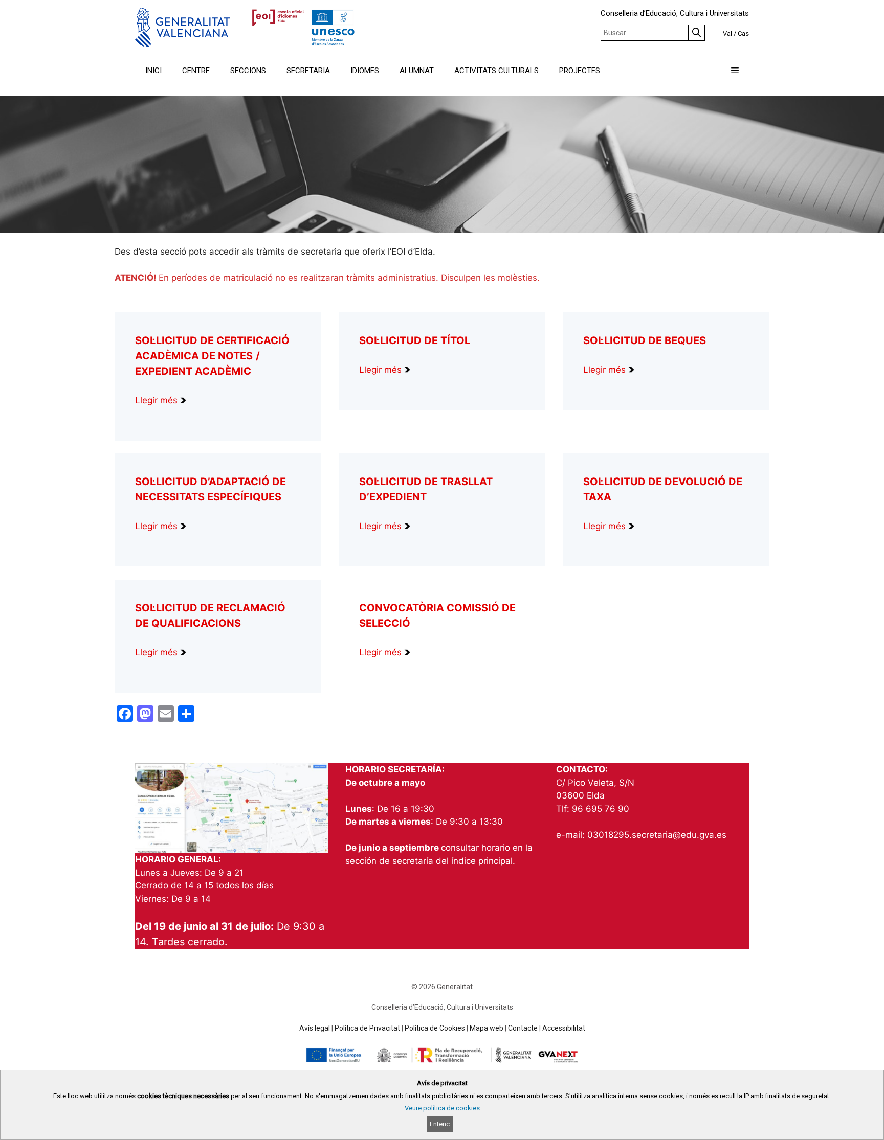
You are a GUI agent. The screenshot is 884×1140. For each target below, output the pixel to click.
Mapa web (486, 1028)
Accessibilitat (563, 1028)
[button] (735, 70)
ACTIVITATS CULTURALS (496, 70)
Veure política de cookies (442, 1108)
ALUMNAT (417, 70)
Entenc (440, 1123)
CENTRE (196, 70)
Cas (743, 33)
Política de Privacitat (367, 1028)
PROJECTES (579, 70)
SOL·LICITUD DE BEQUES (644, 340)
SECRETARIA (308, 70)
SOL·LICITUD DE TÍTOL (414, 340)
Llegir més (157, 400)
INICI (153, 70)
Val (727, 33)
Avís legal (314, 1028)
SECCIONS (248, 70)
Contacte (523, 1028)
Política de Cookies (435, 1028)
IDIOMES (364, 70)
